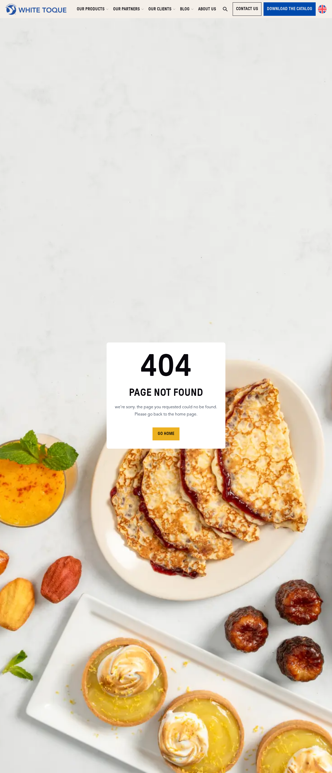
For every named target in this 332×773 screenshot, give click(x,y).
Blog (185, 9)
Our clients (159, 9)
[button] (322, 9)
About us (207, 9)
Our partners (126, 9)
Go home (166, 434)
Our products (91, 9)
